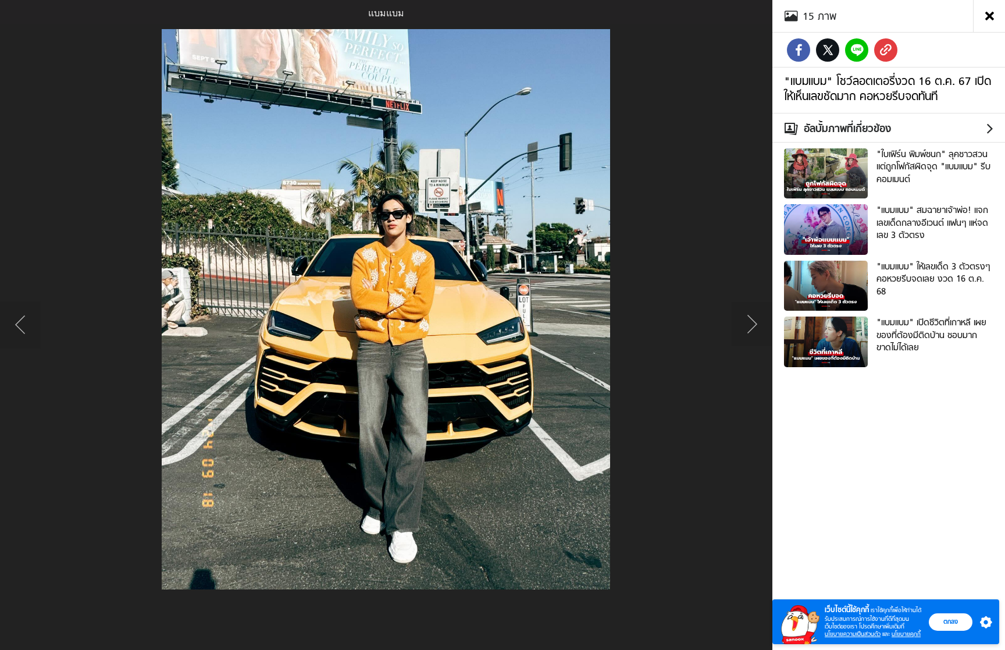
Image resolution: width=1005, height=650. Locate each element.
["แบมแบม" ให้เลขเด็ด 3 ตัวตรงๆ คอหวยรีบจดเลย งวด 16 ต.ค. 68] (826, 284)
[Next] (752, 325)
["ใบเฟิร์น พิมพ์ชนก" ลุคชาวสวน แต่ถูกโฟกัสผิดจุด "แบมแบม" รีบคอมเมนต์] (826, 172)
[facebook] (798, 50)
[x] (827, 50)
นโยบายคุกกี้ (906, 634)
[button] (983, 622)
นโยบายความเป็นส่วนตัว (853, 634)
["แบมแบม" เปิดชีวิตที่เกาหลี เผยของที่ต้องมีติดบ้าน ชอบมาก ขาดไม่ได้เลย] (826, 340)
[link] (885, 50)
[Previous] (20, 325)
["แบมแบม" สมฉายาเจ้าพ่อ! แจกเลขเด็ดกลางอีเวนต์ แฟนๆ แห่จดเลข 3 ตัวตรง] (826, 228)
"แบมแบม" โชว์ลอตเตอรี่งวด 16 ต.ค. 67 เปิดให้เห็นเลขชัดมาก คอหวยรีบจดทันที (887, 88)
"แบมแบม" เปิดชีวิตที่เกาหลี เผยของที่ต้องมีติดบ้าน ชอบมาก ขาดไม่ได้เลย (931, 335)
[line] (856, 50)
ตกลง (950, 621)
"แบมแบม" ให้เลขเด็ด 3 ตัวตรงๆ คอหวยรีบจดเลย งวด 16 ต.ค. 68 (933, 279)
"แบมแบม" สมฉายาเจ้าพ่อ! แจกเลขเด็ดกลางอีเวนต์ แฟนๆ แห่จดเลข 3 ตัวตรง (932, 222)
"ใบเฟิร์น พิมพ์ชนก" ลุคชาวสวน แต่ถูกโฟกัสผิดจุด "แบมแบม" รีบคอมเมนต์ (933, 167)
